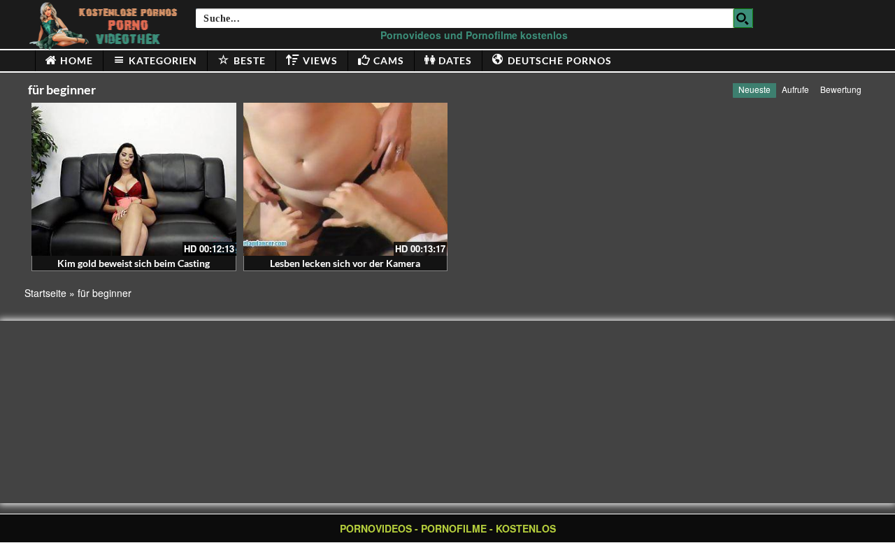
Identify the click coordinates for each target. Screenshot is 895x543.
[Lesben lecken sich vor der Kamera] (345, 179)
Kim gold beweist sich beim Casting (133, 263)
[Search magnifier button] (743, 18)
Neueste (754, 89)
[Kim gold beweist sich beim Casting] (133, 179)
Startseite (45, 293)
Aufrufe (795, 89)
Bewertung (840, 89)
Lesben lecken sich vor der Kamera (345, 263)
